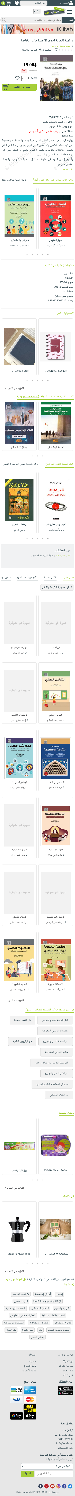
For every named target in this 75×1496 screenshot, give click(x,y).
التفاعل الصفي (55, 715)
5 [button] (27, 254)
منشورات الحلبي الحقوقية (55, 1030)
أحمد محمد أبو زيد (61, 46)
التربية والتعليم (61, 1308)
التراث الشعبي (21, 1301)
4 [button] (32, 254)
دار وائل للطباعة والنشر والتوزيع (52, 1084)
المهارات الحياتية (19, 850)
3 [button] (37, 254)
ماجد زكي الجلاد (54, 855)
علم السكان (11, 1330)
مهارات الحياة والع (19, 648)
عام (40, 1330)
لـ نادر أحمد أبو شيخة (56, 246)
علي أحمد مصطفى (54, 990)
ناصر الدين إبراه (18, 855)
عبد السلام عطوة (54, 788)
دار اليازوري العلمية (22, 1041)
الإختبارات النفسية (19, 715)
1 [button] (48, 254)
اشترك (27, 1473)
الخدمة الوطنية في (55, 447)
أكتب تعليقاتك (63, 555)
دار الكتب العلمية (22, 1020)
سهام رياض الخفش (18, 990)
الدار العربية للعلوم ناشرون (55, 1020)
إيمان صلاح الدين (18, 720)
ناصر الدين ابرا (18, 653)
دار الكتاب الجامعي (59, 1095)
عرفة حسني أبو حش (55, 922)
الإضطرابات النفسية (55, 917)
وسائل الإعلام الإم (19, 447)
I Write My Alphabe (55, 1171)
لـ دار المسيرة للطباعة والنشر (57, 587)
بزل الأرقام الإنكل (19, 1171)
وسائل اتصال (37, 1337)
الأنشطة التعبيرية (55, 984)
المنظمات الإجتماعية (14, 1323)
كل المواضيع (19, 1279)
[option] (55, 218)
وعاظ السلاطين (19, 525)
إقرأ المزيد (68, 169)
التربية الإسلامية (56, 850)
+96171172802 (64, 1439)
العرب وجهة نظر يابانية (55, 525)
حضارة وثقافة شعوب (59, 1330)
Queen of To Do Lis (56, 371)
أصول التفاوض (55, 240)
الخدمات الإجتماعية (15, 1308)
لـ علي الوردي (19, 530)
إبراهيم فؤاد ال (54, 653)
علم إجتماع (27, 1330)
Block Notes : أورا (19, 371)
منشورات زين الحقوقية (56, 1052)
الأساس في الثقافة (55, 782)
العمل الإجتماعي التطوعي (23, 1315)
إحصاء (59, 1294)
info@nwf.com (64, 1444)
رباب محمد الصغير (18, 922)
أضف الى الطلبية (22, 87)
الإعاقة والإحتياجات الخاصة (47, 1301)
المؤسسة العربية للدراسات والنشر (51, 1062)
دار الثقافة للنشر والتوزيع (55, 1041)
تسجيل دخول (63, 3)
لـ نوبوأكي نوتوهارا (55, 530)
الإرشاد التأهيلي (19, 917)
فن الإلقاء (55, 648)
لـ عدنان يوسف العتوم (19, 246)
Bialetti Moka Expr (19, 1254)
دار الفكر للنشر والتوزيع (56, 1073)
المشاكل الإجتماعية (38, 1323)
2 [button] (43, 254)
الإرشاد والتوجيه (20, 1294)
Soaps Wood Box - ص (56, 1254)
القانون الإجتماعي (63, 1323)
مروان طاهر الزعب (18, 788)
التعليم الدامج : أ (19, 984)
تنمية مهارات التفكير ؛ (19, 240)
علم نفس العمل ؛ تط (19, 782)
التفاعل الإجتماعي (40, 1308)
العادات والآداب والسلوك (53, 1315)
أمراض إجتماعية (43, 1294)
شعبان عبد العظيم (54, 720)
